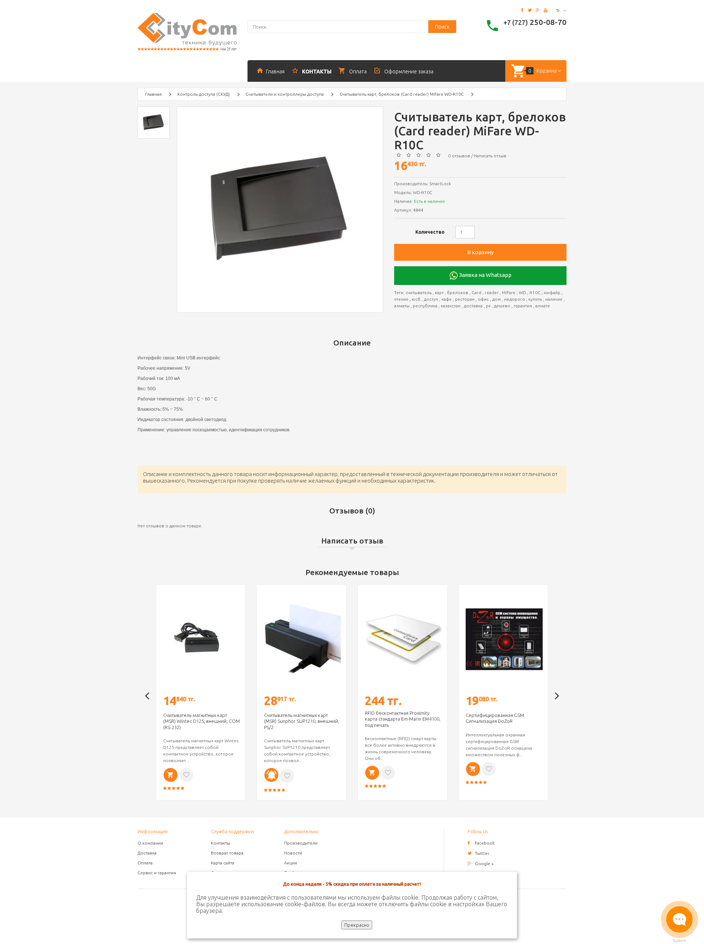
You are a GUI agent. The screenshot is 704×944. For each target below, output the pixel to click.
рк (488, 305)
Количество (429, 231)
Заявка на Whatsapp (484, 275)
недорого (514, 299)
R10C (534, 292)
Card (476, 292)
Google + (484, 863)
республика (425, 305)
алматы (402, 305)
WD (522, 292)
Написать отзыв (490, 155)
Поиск (442, 27)
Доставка (147, 852)
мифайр (552, 292)
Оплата (145, 862)
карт (439, 292)
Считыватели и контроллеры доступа (285, 94)
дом (496, 299)
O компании (150, 843)
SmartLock (440, 183)
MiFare (509, 292)
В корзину (480, 252)
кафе (446, 299)
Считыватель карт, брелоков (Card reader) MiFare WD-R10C (402, 94)
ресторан (464, 299)
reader (492, 292)
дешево (502, 305)
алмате (542, 305)
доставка (473, 305)
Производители (301, 843)
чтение (401, 299)
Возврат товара (227, 852)
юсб (416, 299)
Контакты (220, 843)
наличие (553, 299)
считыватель (419, 292)
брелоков (457, 292)
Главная (153, 94)
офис (483, 299)
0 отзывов (459, 155)
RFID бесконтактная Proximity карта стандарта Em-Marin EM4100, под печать (402, 719)
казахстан (451, 305)
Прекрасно (356, 924)
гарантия (523, 305)
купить (535, 299)
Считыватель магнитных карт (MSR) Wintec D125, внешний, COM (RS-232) (201, 721)
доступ (431, 299)
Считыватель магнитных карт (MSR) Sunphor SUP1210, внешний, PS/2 (301, 721)
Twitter (482, 853)
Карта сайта (222, 862)
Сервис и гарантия (157, 872)
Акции (290, 862)
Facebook (485, 843)
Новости (293, 852)
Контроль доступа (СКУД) (203, 94)
